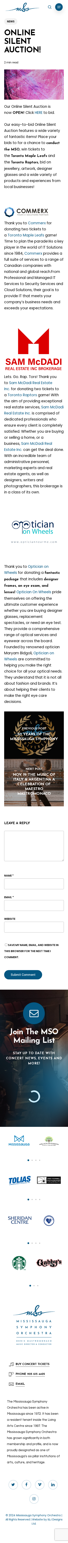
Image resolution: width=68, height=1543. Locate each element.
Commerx (37, 223)
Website (9, 919)
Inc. (18, 449)
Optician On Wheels (34, 592)
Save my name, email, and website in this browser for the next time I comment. (31, 951)
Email (9, 897)
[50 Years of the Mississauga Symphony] (34, 735)
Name (9, 875)
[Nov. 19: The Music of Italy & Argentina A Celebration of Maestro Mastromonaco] (34, 782)
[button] (59, 7)
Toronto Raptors (22, 395)
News (11, 21)
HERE (38, 112)
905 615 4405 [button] (30, 1374)
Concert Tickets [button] (32, 1364)
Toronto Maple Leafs (26, 235)
